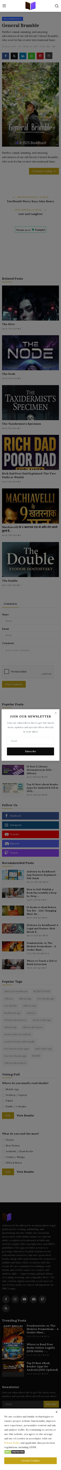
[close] (56, 1412)
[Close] (55, 713)
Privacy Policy (12, 1442)
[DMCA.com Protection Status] (14, 1451)
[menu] (4, 6)
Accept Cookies (30, 1460)
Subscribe (30, 751)
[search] (57, 6)
